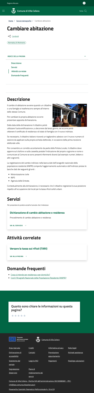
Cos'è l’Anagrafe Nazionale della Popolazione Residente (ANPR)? (38, 277)
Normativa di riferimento (16, 42)
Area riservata (14, 348)
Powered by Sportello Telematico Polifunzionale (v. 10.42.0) (32, 389)
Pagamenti (52, 360)
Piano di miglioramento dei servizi (36, 373)
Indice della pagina (16, 56)
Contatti (32, 352)
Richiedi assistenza (75, 352)
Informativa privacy (56, 348)
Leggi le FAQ (33, 360)
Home (10, 20)
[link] (18, 225)
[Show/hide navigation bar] (3, 10)
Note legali (72, 348)
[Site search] (85, 11)
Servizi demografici (23, 20)
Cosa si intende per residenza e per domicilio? (30, 274)
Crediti (31, 348)
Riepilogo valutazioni (76, 360)
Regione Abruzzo (12, 3)
